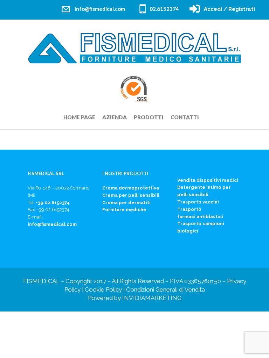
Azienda (114, 117)
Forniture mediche (124, 209)
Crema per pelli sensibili (130, 195)
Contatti (185, 117)
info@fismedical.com (100, 9)
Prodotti (149, 117)
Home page (79, 117)
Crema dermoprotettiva (130, 188)
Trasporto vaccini (198, 202)
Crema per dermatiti (126, 202)
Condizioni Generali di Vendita (165, 289)
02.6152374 (164, 9)
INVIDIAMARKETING (151, 297)
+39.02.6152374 (53, 202)
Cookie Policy (103, 289)
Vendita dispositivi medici (207, 180)
